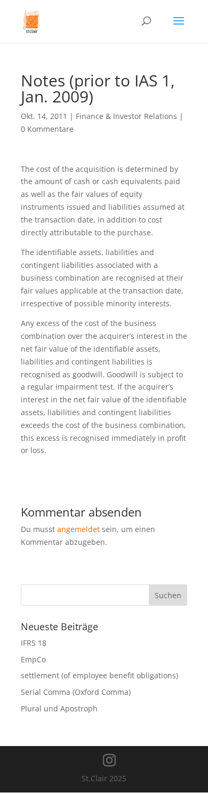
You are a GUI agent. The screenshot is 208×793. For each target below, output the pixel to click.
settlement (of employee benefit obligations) (99, 675)
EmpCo (33, 659)
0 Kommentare (47, 129)
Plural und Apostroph (59, 708)
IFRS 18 (33, 643)
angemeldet (78, 529)
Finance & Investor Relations (126, 116)
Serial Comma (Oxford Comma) (76, 692)
